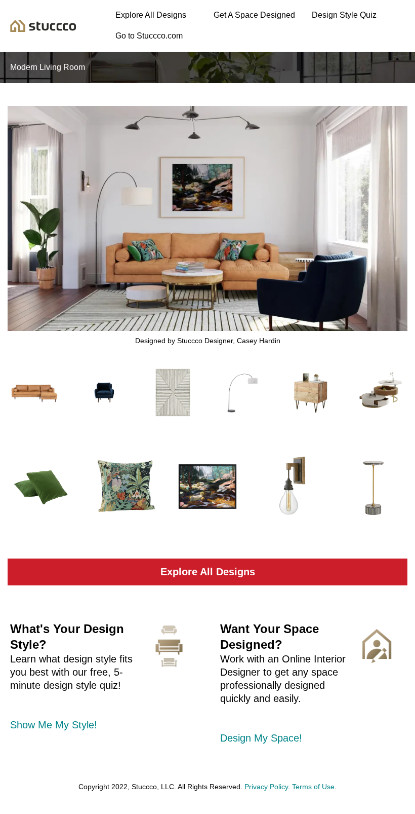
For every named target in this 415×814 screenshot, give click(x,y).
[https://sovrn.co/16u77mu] (34, 392)
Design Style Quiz (344, 15)
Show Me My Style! (53, 724)
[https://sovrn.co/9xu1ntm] (104, 392)
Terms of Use (313, 787)
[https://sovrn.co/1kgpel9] (207, 486)
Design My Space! (261, 738)
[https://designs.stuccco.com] (43, 25)
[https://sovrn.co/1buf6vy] (373, 486)
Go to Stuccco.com (149, 35)
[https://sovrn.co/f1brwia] (41, 486)
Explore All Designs (150, 15)
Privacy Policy (266, 787)
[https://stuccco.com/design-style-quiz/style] (169, 646)
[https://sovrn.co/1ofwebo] (380, 392)
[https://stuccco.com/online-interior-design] (376, 646)
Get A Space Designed (254, 15)
